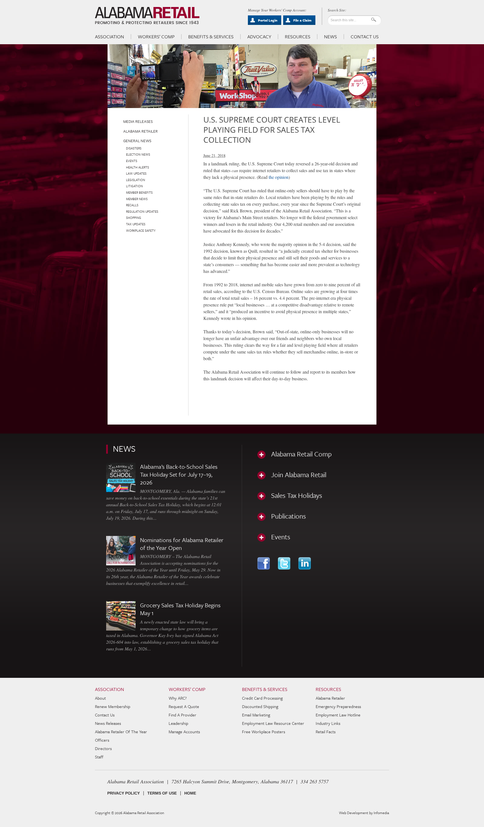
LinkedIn (305, 563)
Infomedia (381, 813)
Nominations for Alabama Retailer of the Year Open (182, 544)
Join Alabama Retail (298, 474)
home (190, 793)
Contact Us (365, 36)
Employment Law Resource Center (273, 723)
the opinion (278, 177)
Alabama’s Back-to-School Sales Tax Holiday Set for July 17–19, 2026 (179, 474)
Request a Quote (184, 706)
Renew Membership (112, 706)
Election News (138, 154)
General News (137, 141)
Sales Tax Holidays (296, 495)
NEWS (124, 448)
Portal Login (267, 20)
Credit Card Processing (262, 698)
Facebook (264, 563)
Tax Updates (135, 224)
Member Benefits (139, 192)
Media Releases (138, 121)
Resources (297, 36)
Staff (99, 757)
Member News (137, 198)
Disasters (133, 148)
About (100, 698)
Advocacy (259, 36)
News (330, 36)
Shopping (133, 217)
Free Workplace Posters (263, 731)
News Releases (108, 723)
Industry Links (328, 723)
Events (131, 160)
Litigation (134, 186)
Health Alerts (137, 167)
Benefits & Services (211, 36)
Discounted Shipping (260, 706)
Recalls (132, 205)
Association (109, 36)
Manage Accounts (184, 731)
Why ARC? (178, 698)
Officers (102, 740)
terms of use (162, 793)
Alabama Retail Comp (301, 454)
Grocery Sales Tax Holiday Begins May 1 (180, 609)
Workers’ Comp (156, 36)
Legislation (135, 179)
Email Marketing (256, 715)
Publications (288, 516)
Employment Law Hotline (338, 715)
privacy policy (123, 793)
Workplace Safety (140, 230)
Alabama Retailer (140, 131)
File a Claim (302, 20)
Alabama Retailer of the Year (121, 731)
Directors (103, 748)
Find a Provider (182, 715)
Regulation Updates (142, 211)
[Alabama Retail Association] (148, 15)
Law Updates (136, 173)
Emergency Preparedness (338, 706)
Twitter (285, 563)
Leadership (178, 723)
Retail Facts (326, 731)
